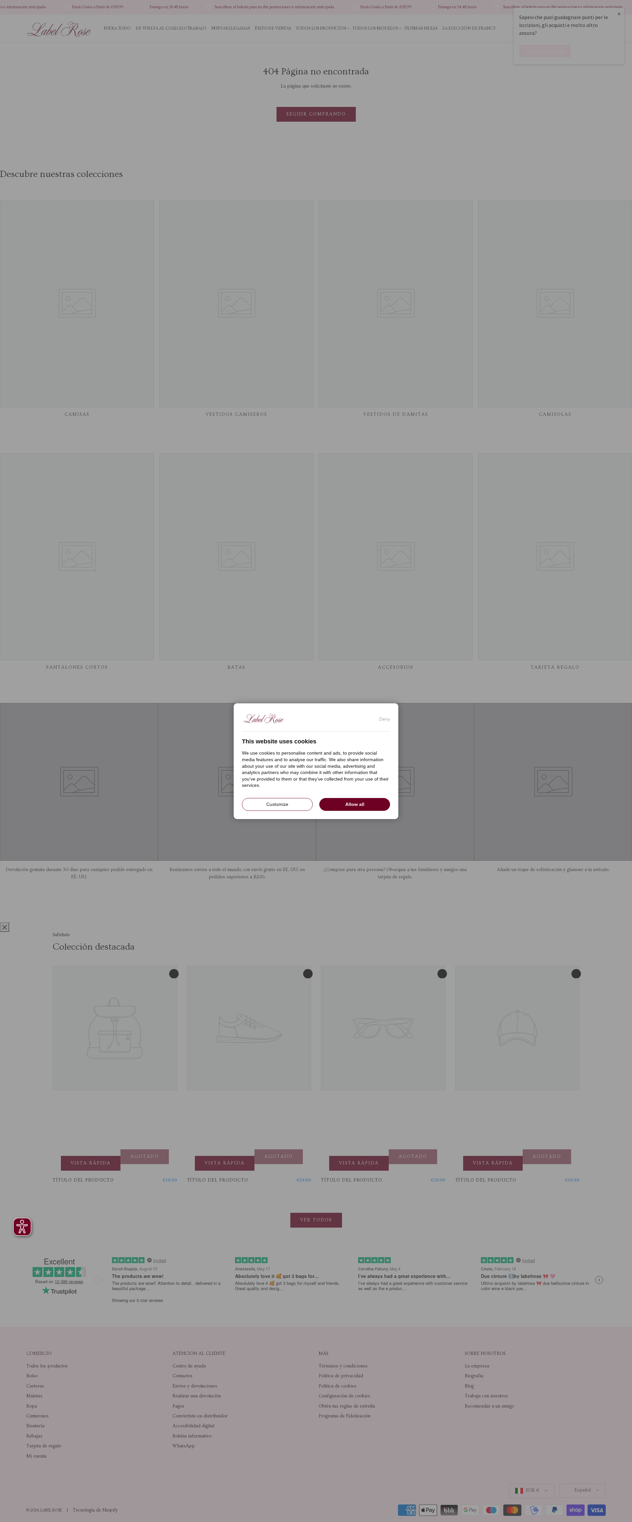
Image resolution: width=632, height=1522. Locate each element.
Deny (384, 718)
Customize (277, 804)
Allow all (354, 804)
